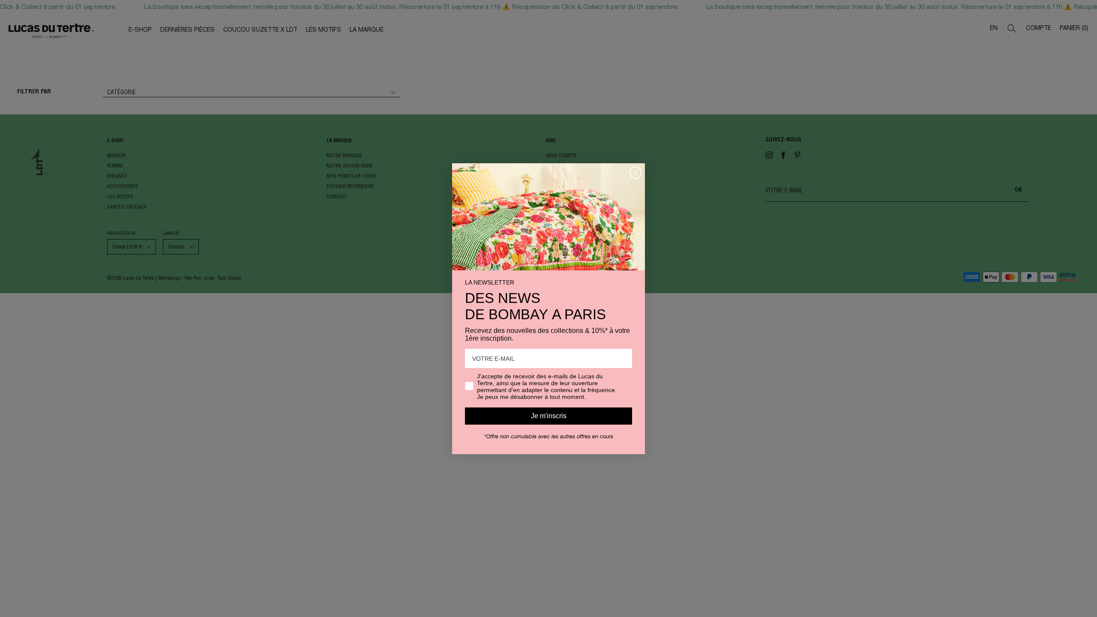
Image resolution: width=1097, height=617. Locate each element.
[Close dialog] (635, 173)
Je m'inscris (548, 415)
